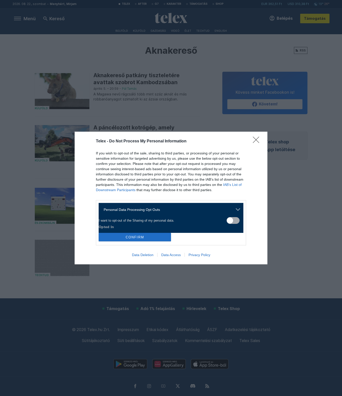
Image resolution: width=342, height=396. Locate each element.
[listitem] (169, 209)
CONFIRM (135, 237)
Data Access (171, 255)
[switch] (233, 220)
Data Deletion (142, 255)
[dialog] (171, 198)
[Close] (257, 141)
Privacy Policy (199, 255)
